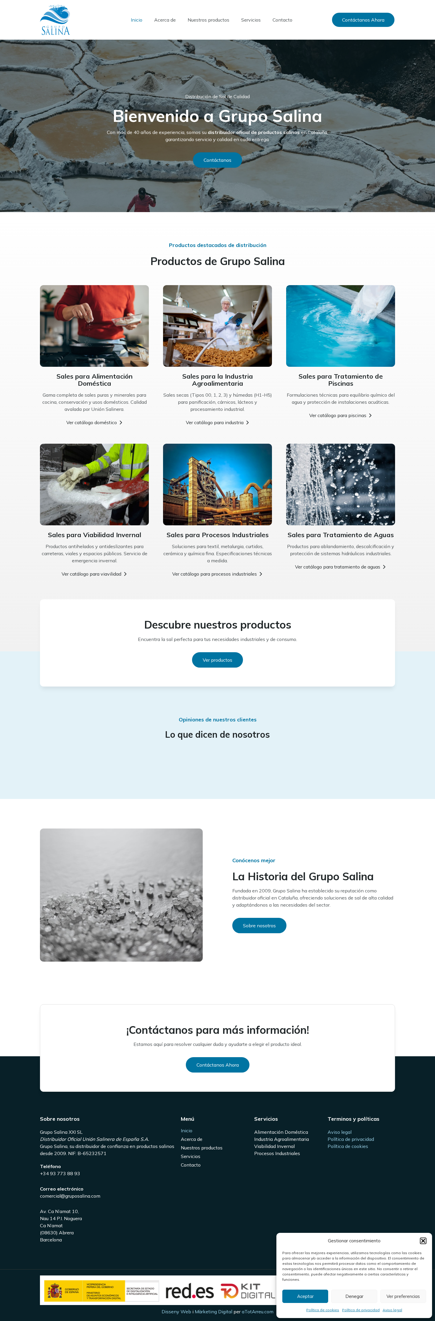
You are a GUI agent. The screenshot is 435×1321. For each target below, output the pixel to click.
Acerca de (165, 20)
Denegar (354, 1296)
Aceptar (305, 1296)
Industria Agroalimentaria (281, 1139)
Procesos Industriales (277, 1153)
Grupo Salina (93, 19)
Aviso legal (392, 1310)
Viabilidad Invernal (274, 1146)
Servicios (251, 20)
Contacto (282, 20)
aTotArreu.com (257, 1311)
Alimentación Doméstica (281, 1132)
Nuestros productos (208, 20)
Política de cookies (322, 1310)
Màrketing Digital (213, 1311)
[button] (423, 1241)
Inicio (136, 20)
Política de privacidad (361, 1310)
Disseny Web (176, 1311)
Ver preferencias (403, 1296)
